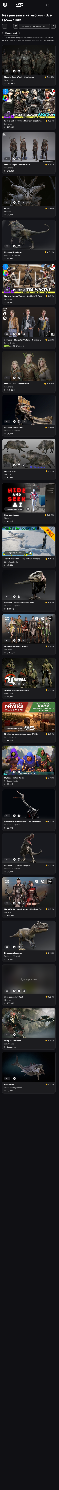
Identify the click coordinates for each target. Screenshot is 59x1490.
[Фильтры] (15, 26)
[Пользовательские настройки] (53, 26)
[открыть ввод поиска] (47, 5)
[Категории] (4, 26)
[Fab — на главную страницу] (19, 5)
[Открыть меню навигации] (54, 5)
